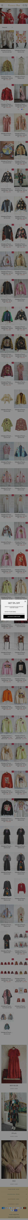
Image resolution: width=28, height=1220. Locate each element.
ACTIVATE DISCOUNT (14, 617)
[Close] (25, 601)
